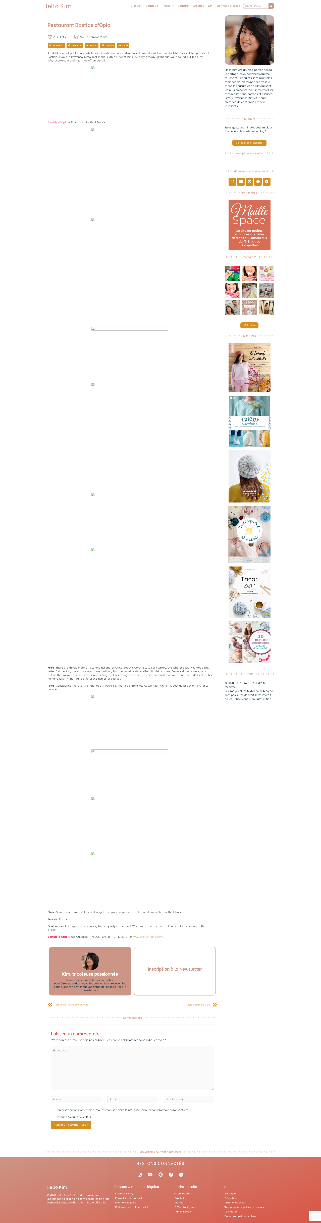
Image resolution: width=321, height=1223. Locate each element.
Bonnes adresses (228, 5)
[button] (56, 45)
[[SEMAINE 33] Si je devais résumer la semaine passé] (232, 273)
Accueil (136, 5)
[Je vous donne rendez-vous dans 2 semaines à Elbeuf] (249, 307)
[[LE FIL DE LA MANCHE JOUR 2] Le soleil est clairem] (266, 290)
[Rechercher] (271, 6)
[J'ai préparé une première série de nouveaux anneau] (266, 273)
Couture (183, 5)
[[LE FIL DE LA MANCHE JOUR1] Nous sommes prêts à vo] (232, 307)
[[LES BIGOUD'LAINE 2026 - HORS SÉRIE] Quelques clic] (266, 307)
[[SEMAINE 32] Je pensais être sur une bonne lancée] (249, 290)
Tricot (166, 5)
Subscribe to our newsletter (72, 1117)
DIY (210, 5)
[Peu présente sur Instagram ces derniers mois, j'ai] (232, 290)
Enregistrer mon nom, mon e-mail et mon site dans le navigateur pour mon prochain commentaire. (122, 1110)
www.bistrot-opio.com (148, 936)
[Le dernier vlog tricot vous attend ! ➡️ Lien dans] (249, 273)
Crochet (198, 5)
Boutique (151, 5)
